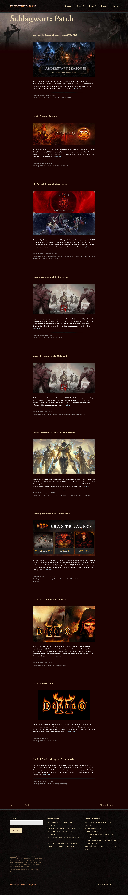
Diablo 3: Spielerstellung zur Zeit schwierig (53, 759)
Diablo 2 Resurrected (61, 579)
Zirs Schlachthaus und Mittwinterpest (51, 184)
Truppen (72, 495)
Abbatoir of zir (61, 256)
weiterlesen (77, 88)
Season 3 (65, 495)
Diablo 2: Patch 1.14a (43, 683)
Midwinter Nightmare (88, 256)
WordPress (114, 884)
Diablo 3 (92, 6)
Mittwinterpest (37, 258)
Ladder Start (57, 97)
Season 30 (64, 166)
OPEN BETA (72, 579)
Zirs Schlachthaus (53, 258)
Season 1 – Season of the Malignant (50, 355)
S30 (58, 166)
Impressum (13, 856)
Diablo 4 (104, 6)
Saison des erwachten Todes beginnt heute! (63, 828)
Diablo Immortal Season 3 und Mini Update (54, 432)
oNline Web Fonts (28, 869)
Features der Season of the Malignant (50, 276)
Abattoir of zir (51, 256)
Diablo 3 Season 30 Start (45, 115)
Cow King (49, 579)
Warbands (78, 495)
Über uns (68, 6)
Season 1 (60, 337)
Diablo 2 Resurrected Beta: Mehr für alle (52, 513)
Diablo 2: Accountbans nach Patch (49, 599)
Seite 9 (28, 805)
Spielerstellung (62, 784)
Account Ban (50, 665)
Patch (64, 97)
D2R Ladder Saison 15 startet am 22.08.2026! (55, 34)
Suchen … (14, 818)
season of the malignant (78, 414)
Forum (115, 6)
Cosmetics (70, 256)
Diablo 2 (80, 6)
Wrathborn (86, 495)
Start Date (70, 97)
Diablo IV (56, 414)
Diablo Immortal (51, 495)
